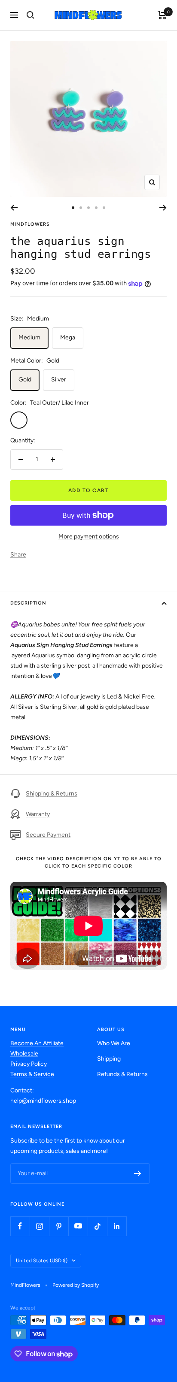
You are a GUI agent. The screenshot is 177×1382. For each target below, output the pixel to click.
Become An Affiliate (37, 1043)
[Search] (30, 15)
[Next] (163, 208)
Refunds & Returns (122, 1074)
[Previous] (14, 208)
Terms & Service (32, 1074)
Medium (29, 337)
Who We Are (113, 1043)
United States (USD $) (41, 1261)
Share (18, 554)
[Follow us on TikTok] (97, 1226)
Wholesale (24, 1053)
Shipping (109, 1058)
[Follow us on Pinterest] (58, 1226)
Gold (24, 379)
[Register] (137, 1173)
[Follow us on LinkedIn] (116, 1226)
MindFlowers (30, 224)
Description (28, 603)
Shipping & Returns (51, 793)
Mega (67, 337)
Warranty (38, 814)
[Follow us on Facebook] (20, 1226)
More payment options (88, 536)
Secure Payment (48, 834)
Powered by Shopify (75, 1285)
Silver (58, 379)
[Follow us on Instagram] (39, 1226)
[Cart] (162, 15)
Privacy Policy (28, 1063)
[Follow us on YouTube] (78, 1226)
